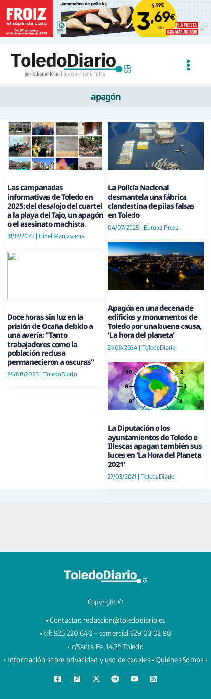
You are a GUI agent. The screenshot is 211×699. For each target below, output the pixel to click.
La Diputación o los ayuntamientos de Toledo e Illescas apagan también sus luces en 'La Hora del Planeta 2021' (155, 446)
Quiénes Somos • (182, 659)
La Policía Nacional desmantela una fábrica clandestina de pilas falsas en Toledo (151, 201)
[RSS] (154, 679)
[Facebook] (58, 679)
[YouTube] (134, 679)
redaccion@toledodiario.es (124, 620)
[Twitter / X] (96, 679)
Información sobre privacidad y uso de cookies (78, 659)
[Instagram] (77, 679)
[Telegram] (115, 679)
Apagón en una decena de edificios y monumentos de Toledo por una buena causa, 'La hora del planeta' (154, 321)
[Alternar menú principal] (188, 65)
